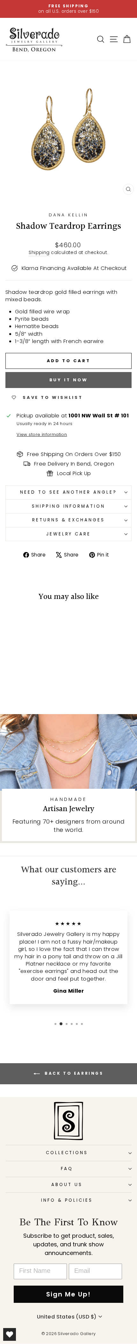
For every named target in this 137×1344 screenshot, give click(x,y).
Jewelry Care (68, 534)
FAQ (67, 1169)
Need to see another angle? (68, 492)
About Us (67, 1185)
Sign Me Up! (68, 1294)
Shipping (39, 253)
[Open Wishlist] (9, 1334)
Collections (67, 1153)
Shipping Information (68, 506)
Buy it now (68, 380)
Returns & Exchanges (68, 520)
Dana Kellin (68, 215)
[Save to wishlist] (13, 619)
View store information (42, 434)
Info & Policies (67, 1200)
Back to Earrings (72, 1073)
